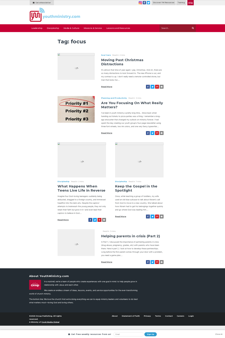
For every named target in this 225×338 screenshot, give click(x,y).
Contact (169, 316)
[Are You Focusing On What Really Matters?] (76, 109)
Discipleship (53, 28)
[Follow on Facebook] (144, 2)
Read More (106, 87)
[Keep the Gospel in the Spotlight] (139, 159)
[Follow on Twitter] (148, 2)
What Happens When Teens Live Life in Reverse (81, 188)
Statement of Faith (131, 316)
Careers (180, 316)
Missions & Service (93, 28)
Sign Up (150, 334)
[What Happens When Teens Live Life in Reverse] (82, 159)
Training (181, 3)
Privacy (147, 316)
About (115, 316)
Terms (158, 316)
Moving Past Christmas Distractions (122, 62)
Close (218, 334)
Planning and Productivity (114, 98)
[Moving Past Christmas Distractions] (76, 66)
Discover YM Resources (163, 3)
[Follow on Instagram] (140, 2)
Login (191, 316)
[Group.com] (190, 2)
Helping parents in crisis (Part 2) (130, 236)
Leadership (36, 28)
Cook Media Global (50, 322)
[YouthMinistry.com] (55, 14)
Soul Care (106, 55)
